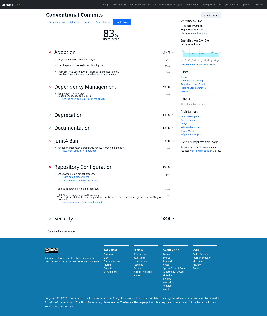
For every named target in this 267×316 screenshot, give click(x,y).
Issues (87, 22)
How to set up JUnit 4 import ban (79, 150)
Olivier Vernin (188, 130)
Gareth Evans (188, 120)
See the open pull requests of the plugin (83, 98)
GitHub (184, 77)
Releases (74, 22)
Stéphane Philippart (191, 134)
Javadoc (185, 91)
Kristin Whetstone (190, 127)
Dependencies (103, 22)
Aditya (184, 123)
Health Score (122, 22)
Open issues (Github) (192, 80)
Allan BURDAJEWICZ (191, 116)
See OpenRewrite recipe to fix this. (80, 180)
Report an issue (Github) (193, 84)
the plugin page (200, 150)
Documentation (57, 22)
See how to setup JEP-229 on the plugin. (83, 202)
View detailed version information (198, 64)
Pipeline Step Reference (193, 87)
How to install (211, 15)
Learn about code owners (75, 176)
